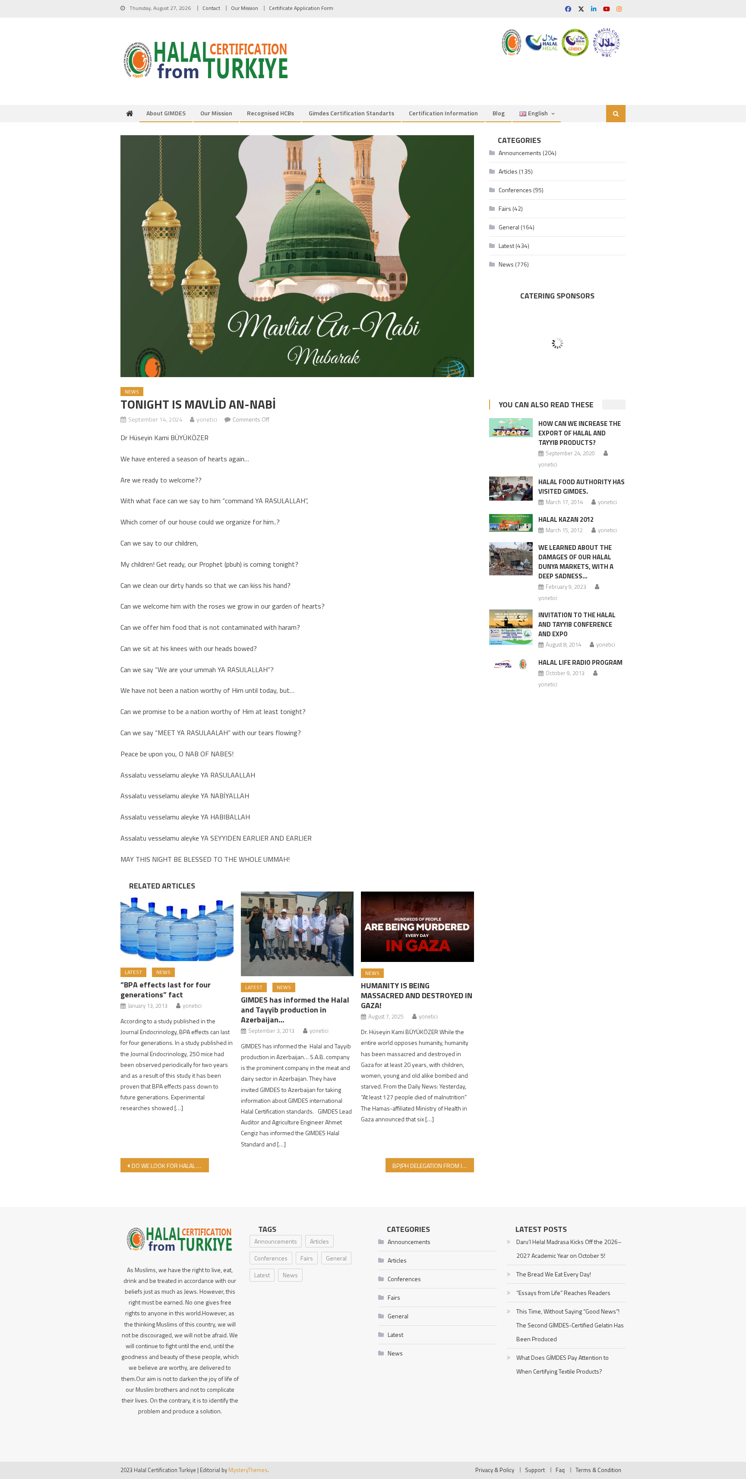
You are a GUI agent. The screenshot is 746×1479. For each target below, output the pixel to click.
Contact (211, 8)
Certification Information (443, 112)
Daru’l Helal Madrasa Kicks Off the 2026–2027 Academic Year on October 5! (569, 1248)
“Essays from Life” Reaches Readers (563, 1292)
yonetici (206, 419)
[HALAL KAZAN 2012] (511, 523)
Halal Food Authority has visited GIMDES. (581, 486)
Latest (133, 972)
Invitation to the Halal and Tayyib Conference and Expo (577, 624)
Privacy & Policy (494, 1470)
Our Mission (244, 8)
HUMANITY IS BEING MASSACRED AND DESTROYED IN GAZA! (416, 995)
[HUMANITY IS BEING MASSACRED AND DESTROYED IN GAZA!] (417, 927)
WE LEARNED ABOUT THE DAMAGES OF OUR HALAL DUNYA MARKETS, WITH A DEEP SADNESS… (575, 562)
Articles (508, 171)
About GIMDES (166, 112)
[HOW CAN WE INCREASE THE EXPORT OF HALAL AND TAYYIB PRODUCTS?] (511, 427)
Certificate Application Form (301, 8)
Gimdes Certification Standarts (351, 112)
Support (535, 1470)
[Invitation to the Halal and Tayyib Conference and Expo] (511, 626)
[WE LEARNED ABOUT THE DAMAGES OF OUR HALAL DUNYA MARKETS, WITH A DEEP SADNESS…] (511, 558)
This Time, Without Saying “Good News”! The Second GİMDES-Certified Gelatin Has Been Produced (570, 1325)
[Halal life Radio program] (511, 666)
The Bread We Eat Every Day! (553, 1274)
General (509, 227)
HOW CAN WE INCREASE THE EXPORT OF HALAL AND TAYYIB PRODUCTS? (579, 433)
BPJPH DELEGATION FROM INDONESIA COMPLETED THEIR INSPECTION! (433, 1165)
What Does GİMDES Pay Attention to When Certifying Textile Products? (562, 1364)
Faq (560, 1470)
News (132, 391)
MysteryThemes (248, 1470)
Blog (499, 112)
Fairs (505, 208)
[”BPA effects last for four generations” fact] (177, 926)
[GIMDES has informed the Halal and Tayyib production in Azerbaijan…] (297, 934)
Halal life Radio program (580, 662)
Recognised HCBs (270, 112)
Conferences (515, 189)
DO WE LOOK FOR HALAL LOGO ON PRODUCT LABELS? (170, 1165)
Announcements (520, 152)
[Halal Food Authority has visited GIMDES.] (511, 488)
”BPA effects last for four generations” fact (165, 989)
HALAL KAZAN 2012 (566, 519)
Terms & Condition (598, 1470)
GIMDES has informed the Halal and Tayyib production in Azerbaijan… (295, 1009)
